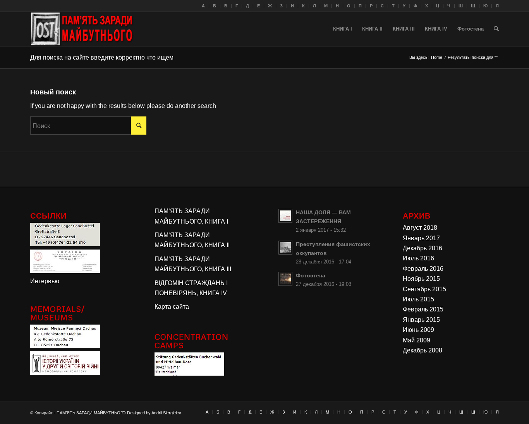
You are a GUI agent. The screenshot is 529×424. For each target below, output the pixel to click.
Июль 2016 (418, 258)
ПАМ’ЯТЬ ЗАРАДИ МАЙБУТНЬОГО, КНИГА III (193, 264)
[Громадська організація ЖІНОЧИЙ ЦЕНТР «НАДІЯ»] (65, 271)
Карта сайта (172, 306)
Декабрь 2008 (422, 350)
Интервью (44, 281)
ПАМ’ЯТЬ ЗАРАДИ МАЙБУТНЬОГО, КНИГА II (192, 240)
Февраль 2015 (423, 309)
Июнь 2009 (418, 330)
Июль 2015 (418, 299)
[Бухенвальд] (189, 373)
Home (436, 57)
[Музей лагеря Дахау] (65, 345)
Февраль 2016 (423, 268)
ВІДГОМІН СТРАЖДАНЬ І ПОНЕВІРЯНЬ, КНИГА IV (191, 288)
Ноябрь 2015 (421, 278)
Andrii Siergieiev (166, 412)
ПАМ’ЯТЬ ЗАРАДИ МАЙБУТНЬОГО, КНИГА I (191, 216)
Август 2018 (420, 227)
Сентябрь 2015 (424, 289)
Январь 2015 (421, 319)
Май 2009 (416, 340)
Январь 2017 (421, 238)
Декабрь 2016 (422, 248)
